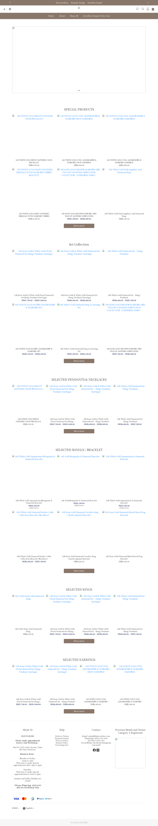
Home (51, 16)
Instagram (106, 743)
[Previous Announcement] (10, 3)
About (62, 16)
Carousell (96, 745)
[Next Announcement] (148, 3)
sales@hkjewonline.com (99, 736)
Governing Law (62, 745)
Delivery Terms (62, 736)
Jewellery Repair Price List (96, 16)
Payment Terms (62, 738)
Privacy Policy (62, 740)
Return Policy (62, 743)
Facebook (97, 743)
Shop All (74, 16)
